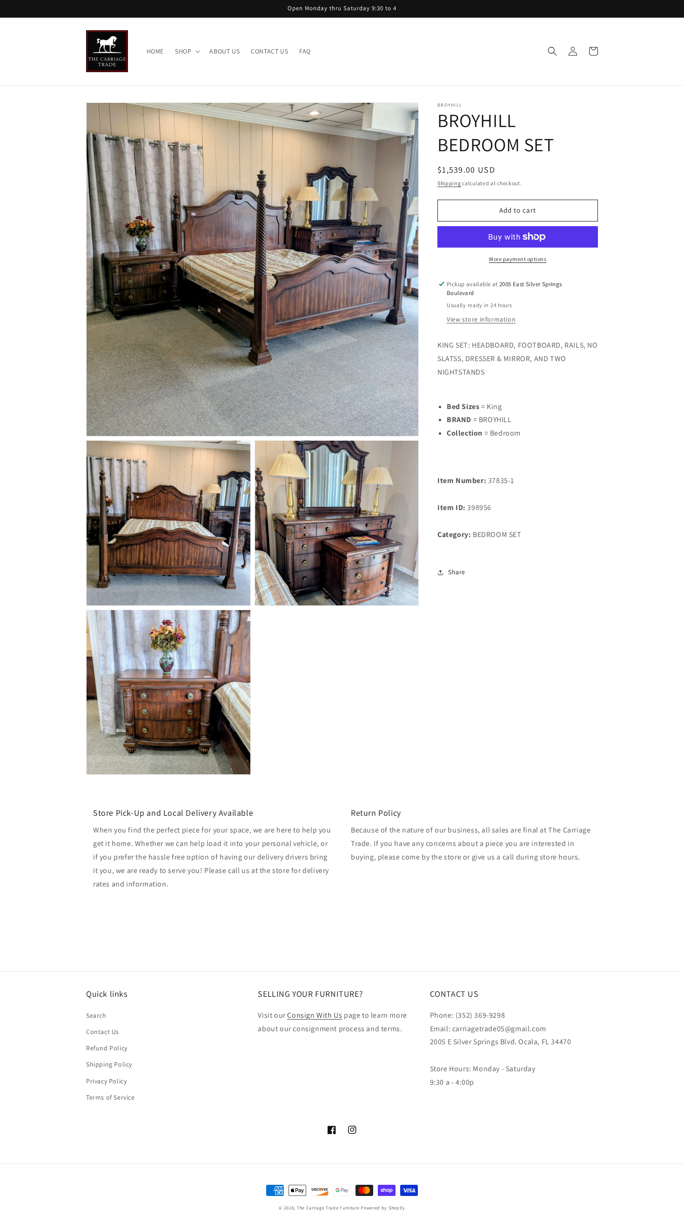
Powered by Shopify (383, 1208)
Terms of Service (110, 1097)
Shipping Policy (109, 1064)
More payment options (517, 258)
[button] (186, 51)
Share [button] (456, 572)
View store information (481, 320)
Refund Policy (106, 1048)
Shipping (449, 183)
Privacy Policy (106, 1081)
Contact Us (102, 1032)
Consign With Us (314, 1015)
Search (96, 1015)
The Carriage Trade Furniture (328, 1208)
